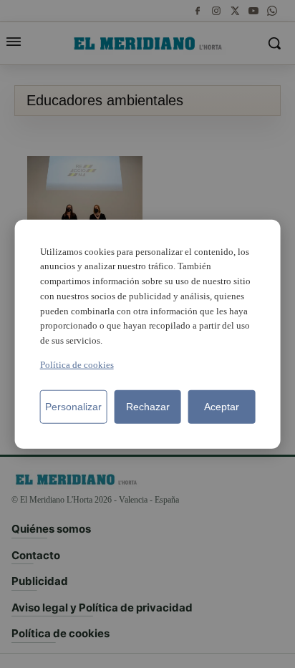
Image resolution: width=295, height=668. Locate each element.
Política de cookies (77, 364)
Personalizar (73, 406)
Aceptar (221, 406)
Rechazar (148, 406)
